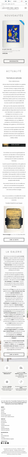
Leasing (2, 427)
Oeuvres (2, 412)
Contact (2, 437)
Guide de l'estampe (5, 428)
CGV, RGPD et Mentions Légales (7, 438)
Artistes (2, 410)
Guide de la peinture (5, 430)
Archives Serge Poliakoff (6, 415)
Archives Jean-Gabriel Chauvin (7, 416)
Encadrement (4, 422)
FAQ (2, 434)
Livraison (3, 424)
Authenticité (3, 420)
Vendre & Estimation (5, 425)
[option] (14, 39)
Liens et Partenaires (5, 435)
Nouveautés (3, 413)
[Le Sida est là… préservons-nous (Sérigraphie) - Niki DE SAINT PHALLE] (13, 34)
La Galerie (3, 409)
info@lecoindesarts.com (19, 450)
